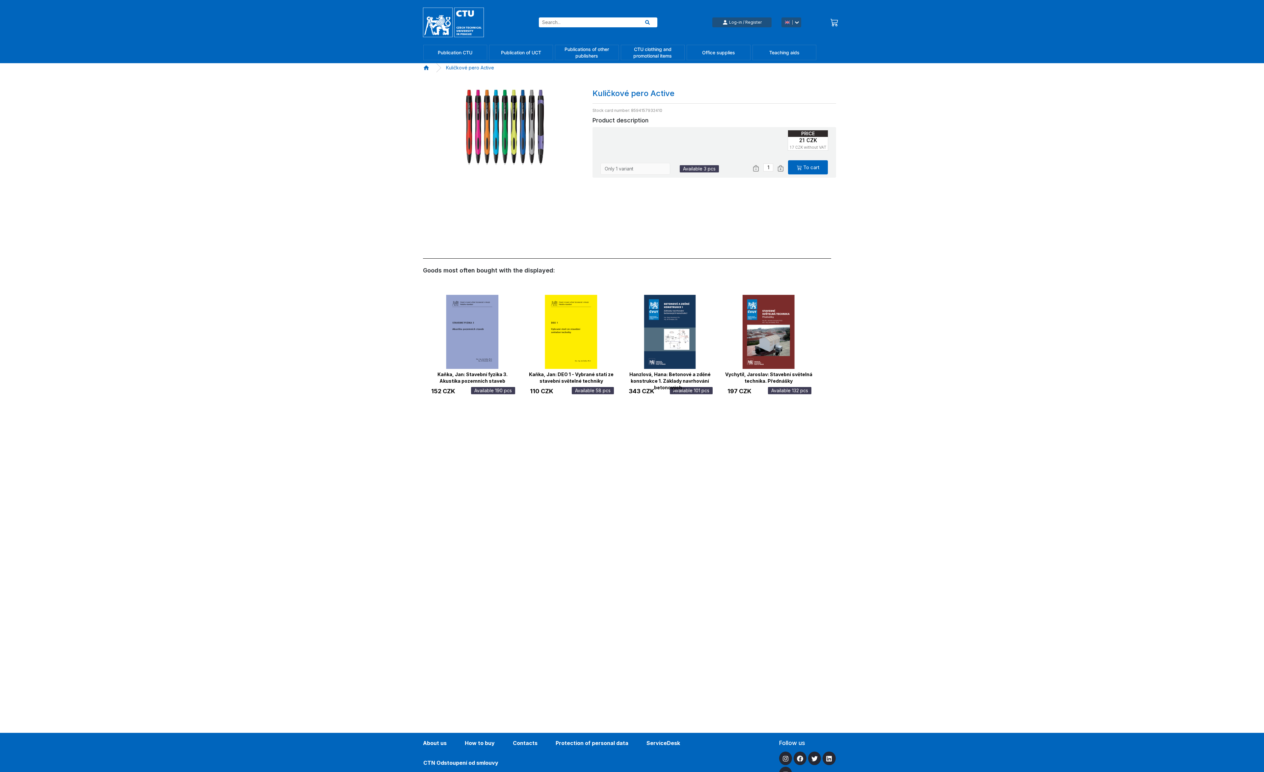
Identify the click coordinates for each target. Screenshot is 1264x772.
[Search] (647, 22)
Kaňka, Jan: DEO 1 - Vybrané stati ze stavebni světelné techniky (571, 377)
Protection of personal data (592, 743)
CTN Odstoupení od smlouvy (460, 762)
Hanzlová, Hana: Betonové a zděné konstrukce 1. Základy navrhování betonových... (670, 377)
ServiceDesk (663, 743)
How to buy (480, 743)
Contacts (525, 743)
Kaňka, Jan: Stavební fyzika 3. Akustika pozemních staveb (472, 377)
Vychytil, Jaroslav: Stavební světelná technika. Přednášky (768, 377)
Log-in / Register (745, 22)
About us (435, 743)
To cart (811, 167)
